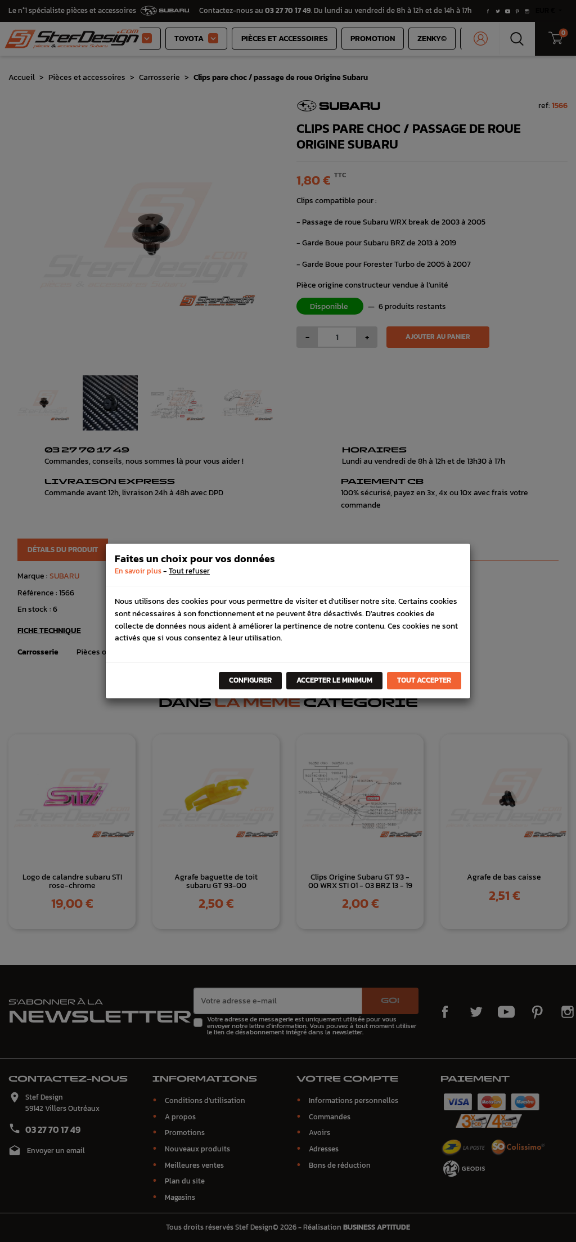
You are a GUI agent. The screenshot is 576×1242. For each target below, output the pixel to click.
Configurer (250, 680)
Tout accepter (424, 680)
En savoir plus (138, 571)
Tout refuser (189, 571)
